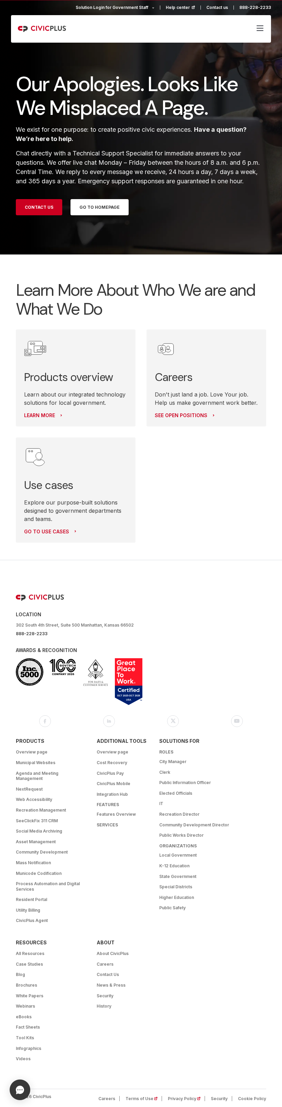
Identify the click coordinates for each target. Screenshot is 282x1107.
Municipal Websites (35, 762)
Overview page (31, 752)
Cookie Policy (252, 1098)
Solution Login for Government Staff (112, 7)
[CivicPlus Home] (42, 29)
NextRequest (29, 789)
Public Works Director (181, 835)
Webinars (25, 1006)
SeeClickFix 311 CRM (37, 820)
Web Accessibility (34, 799)
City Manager (172, 761)
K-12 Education (174, 865)
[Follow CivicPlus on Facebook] (45, 721)
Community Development (42, 852)
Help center (183, 7)
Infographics (28, 1048)
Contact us (217, 7)
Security (105, 995)
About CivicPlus (113, 953)
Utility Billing (28, 910)
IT (161, 803)
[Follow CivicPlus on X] (173, 721)
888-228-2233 (255, 7)
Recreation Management (41, 810)
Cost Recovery (112, 762)
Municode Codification (39, 873)
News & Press (111, 985)
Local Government (178, 855)
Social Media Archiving (39, 831)
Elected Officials (175, 793)
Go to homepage (99, 207)
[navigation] (260, 29)
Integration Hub (112, 794)
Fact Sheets (28, 1027)
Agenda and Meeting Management (37, 776)
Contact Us (39, 207)
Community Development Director (194, 824)
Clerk (164, 772)
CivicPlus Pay (110, 773)
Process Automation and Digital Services (48, 886)
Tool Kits (25, 1037)
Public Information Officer (185, 782)
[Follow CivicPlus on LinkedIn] (109, 721)
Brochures (26, 985)
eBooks (24, 1016)
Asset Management (36, 841)
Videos (23, 1058)
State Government (177, 876)
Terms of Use (144, 1098)
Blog (20, 974)
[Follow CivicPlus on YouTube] (237, 721)
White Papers (29, 995)
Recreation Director (179, 814)
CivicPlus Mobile (113, 783)
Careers (105, 964)
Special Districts (175, 886)
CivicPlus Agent (32, 920)
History (104, 1006)
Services (107, 824)
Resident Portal (31, 899)
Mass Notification (33, 862)
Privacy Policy (186, 1098)
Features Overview (116, 814)
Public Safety (172, 907)
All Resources (30, 953)
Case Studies (29, 964)
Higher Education (176, 897)
